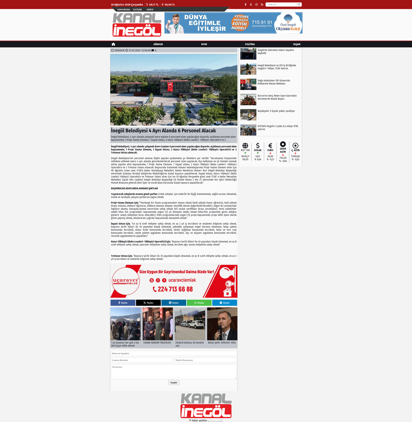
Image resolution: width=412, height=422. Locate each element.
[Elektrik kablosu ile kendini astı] (190, 327)
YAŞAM (296, 44)
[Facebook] (245, 4)
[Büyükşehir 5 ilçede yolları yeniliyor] (270, 114)
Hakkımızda (123, 9)
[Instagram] (256, 4)
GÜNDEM (158, 44)
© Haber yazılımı (198, 420)
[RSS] (262, 4)
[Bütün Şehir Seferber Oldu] (222, 327)
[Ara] (299, 4)
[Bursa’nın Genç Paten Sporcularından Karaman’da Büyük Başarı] (270, 99)
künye (150, 9)
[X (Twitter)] (251, 4)
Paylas (124, 302)
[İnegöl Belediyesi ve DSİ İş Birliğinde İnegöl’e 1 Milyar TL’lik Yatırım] (270, 69)
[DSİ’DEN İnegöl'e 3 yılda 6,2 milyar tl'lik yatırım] (270, 130)
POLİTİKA (250, 44)
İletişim (137, 9)
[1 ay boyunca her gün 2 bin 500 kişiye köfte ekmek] (125, 327)
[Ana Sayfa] (113, 44)
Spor (204, 44)
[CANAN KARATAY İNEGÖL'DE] (158, 327)
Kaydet (174, 382)
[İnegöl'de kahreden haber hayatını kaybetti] (270, 53)
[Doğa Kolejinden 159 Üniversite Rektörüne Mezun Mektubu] (270, 84)
